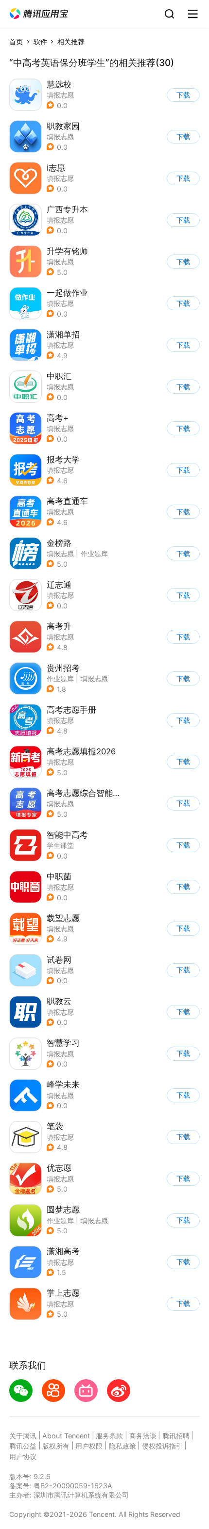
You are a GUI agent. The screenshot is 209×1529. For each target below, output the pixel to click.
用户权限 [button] (89, 1446)
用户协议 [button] (22, 1456)
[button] (39, 13)
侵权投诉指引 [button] (162, 1446)
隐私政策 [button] (122, 1446)
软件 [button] (40, 41)
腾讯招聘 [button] (176, 1436)
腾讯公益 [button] (22, 1446)
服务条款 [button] (109, 1436)
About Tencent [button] (66, 1436)
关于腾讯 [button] (22, 1436)
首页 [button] (16, 41)
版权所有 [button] (56, 1446)
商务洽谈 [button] (143, 1436)
